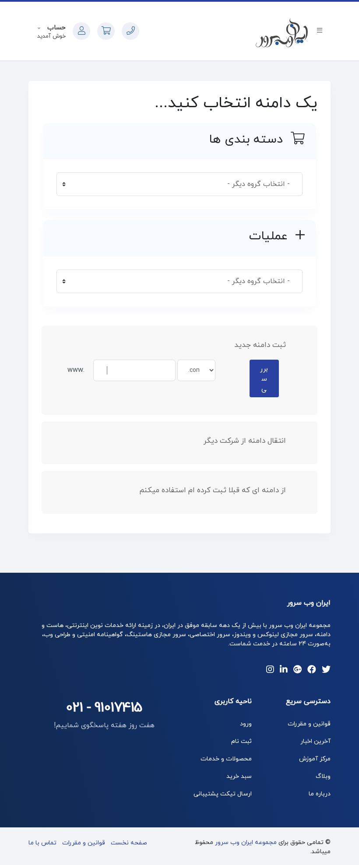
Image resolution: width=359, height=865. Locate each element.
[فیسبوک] (311, 670)
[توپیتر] (326, 670)
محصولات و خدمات (226, 759)
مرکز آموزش (315, 759)
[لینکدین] (284, 670)
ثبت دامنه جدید (260, 345)
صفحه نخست (129, 843)
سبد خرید (239, 776)
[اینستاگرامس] (270, 670)
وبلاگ (323, 776)
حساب (55, 27)
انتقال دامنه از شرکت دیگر (245, 441)
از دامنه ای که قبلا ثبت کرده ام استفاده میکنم (212, 490)
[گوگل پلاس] (297, 670)
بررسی (264, 379)
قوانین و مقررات (309, 724)
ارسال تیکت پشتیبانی (223, 794)
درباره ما (320, 794)
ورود (246, 724)
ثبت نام (241, 741)
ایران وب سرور (309, 603)
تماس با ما (42, 843)
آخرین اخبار (315, 741)
